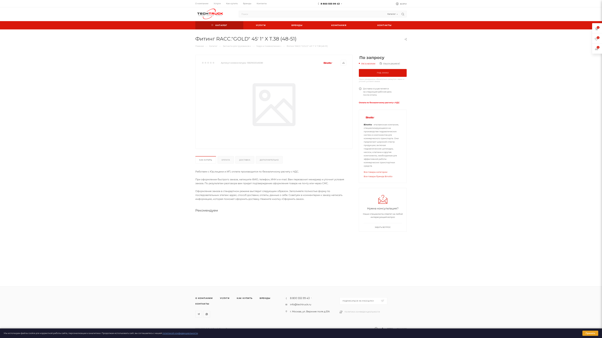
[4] (210, 63)
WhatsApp (206, 314)
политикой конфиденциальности (180, 333)
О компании (204, 298)
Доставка (244, 160)
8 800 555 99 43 (330, 3)
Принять (590, 333)
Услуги (225, 298)
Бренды (265, 298)
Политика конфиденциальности (362, 312)
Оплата (226, 160)
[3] (208, 63)
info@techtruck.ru (300, 304)
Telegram (198, 314)
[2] (205, 63)
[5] (213, 63)
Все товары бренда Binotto (378, 176)
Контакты (202, 303)
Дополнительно (269, 160)
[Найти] (403, 14)
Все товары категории (375, 172)
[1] (202, 63)
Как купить (205, 160)
